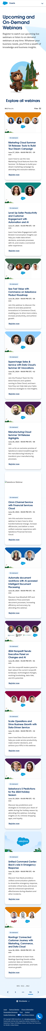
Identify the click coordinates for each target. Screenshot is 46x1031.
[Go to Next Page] (38, 992)
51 (30, 992)
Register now (14, 174)
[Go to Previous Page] (7, 992)
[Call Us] (39, 1016)
